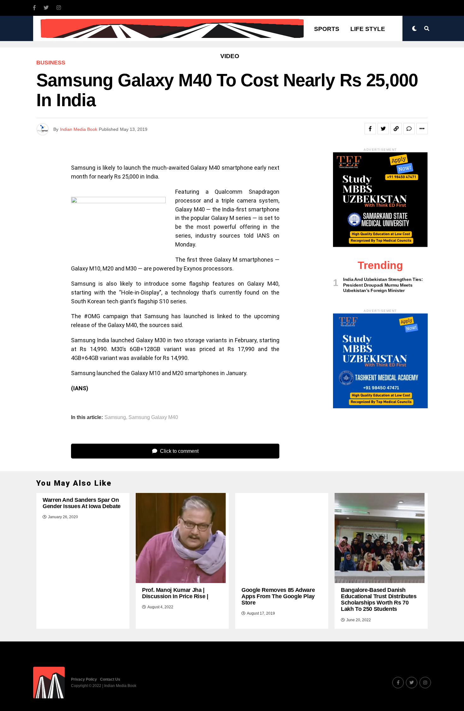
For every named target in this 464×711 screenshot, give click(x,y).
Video (229, 56)
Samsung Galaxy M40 (153, 417)
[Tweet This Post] (383, 128)
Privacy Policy (84, 679)
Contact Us (110, 679)
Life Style (367, 29)
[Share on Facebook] (370, 128)
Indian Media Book (78, 129)
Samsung (115, 417)
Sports (326, 29)
